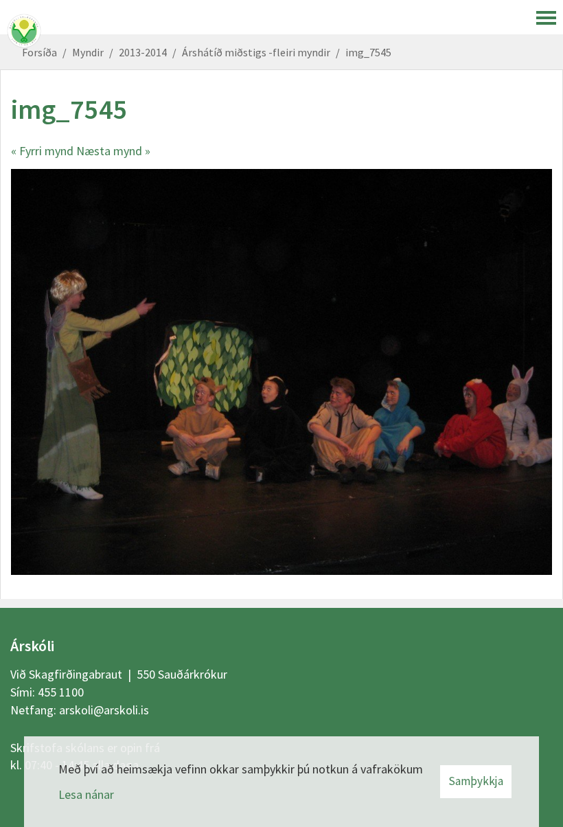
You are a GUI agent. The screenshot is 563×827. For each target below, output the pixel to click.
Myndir (88, 52)
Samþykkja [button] (475, 781)
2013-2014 (143, 52)
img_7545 (368, 52)
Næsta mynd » (113, 151)
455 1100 (61, 692)
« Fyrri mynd (42, 151)
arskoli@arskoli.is (104, 710)
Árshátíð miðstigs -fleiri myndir (256, 52)
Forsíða (39, 52)
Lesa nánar (86, 794)
